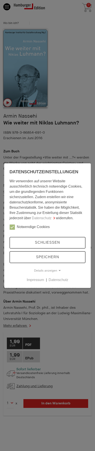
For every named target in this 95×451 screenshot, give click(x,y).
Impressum (35, 280)
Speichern (47, 257)
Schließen (47, 243)
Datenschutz (41, 218)
